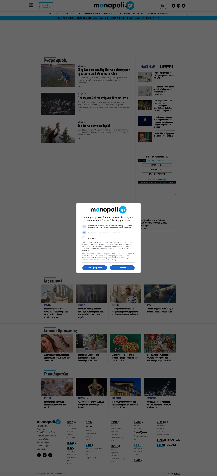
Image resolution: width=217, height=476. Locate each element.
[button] (108, 238)
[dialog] (108, 238)
